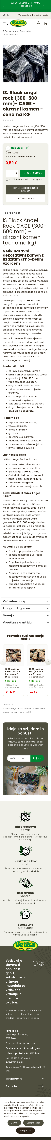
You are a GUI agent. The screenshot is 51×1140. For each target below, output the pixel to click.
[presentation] (5, 6)
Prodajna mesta (40, 15)
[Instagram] (41, 964)
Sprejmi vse (25, 1130)
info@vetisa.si (14, 1062)
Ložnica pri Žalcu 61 (17, 1053)
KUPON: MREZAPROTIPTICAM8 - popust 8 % (25, 4)
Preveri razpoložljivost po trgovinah (25, 189)
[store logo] (18, 23)
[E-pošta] (9, 14)
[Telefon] (4, 14)
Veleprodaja (24, 15)
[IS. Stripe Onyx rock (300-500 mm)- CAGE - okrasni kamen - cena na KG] (37, 655)
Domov (6, 704)
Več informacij (14, 601)
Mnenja (8, 615)
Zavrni (14, 1122)
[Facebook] (35, 964)
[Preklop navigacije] (5, 23)
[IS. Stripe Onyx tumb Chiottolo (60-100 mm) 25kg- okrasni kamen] (13, 655)
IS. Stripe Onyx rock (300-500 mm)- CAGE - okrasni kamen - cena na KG (37, 673)
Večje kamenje (10, 34)
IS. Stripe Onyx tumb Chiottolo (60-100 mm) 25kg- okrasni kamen (12, 673)
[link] (38, 22)
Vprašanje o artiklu (17, 622)
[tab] (25, 212)
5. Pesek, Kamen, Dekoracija (17, 31)
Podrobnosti (12, 213)
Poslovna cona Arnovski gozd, (23, 1048)
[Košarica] (45, 23)
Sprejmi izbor (33, 1122)
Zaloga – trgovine (16, 608)
